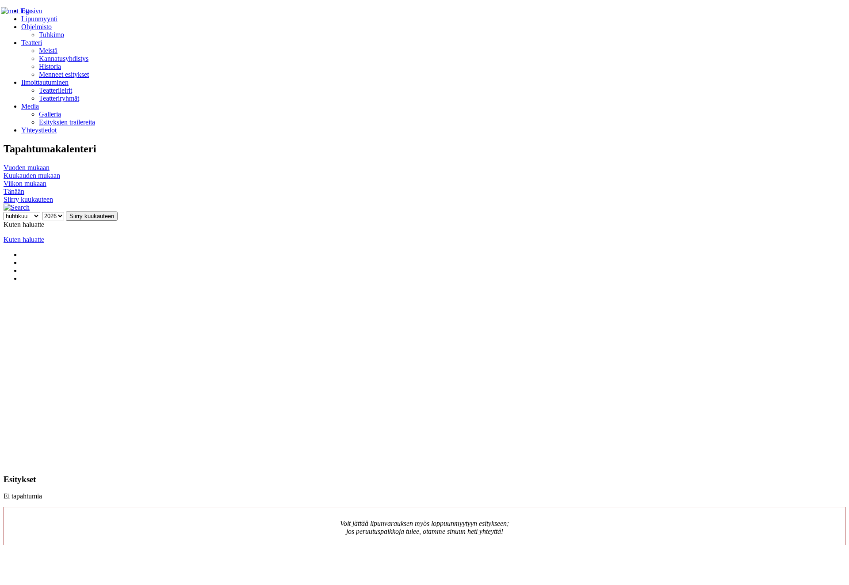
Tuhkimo (51, 34)
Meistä (48, 50)
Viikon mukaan (25, 183)
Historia (50, 66)
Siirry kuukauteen (28, 199)
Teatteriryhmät (59, 98)
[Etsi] (17, 207)
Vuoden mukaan (27, 167)
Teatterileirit (55, 90)
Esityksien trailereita (67, 122)
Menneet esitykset (64, 74)
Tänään (14, 191)
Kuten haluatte (24, 239)
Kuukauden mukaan (32, 175)
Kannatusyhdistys (63, 58)
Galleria (50, 114)
